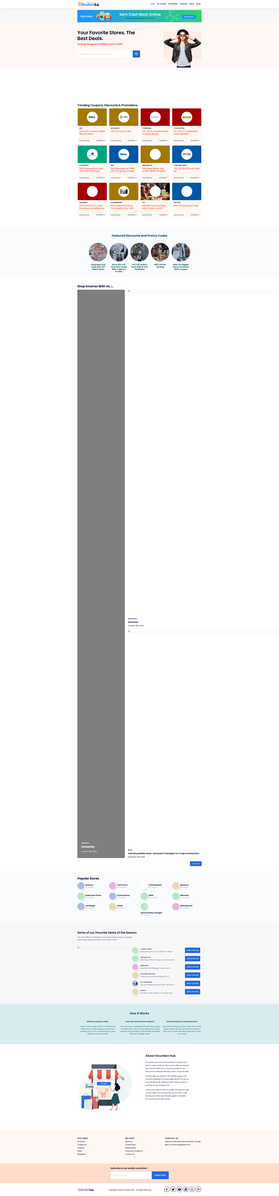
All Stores (161, 4)
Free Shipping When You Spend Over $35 (122, 207)
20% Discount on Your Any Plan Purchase (91, 170)
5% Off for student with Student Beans (155, 132)
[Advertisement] (139, 88)
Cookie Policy (130, 1145)
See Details (99, 140)
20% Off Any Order (121, 131)
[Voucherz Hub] (88, 4)
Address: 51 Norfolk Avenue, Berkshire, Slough (183, 1141)
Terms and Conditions (134, 1151)
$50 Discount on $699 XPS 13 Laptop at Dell (123, 170)
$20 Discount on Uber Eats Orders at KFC (154, 207)
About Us (128, 1141)
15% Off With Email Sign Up (187, 170)
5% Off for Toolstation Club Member (186, 132)
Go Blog (195, 864)
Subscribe (160, 1175)
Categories (173, 4)
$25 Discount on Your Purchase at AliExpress (92, 207)
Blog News (81, 1154)
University (87, 847)
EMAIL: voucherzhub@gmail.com (177, 1145)
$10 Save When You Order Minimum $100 (153, 170)
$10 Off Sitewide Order (186, 205)
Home (153, 4)
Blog (198, 4)
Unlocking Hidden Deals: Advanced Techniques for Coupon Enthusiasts (163, 853)
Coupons (183, 4)
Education (133, 622)
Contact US (129, 1154)
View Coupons (193, 950)
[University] (101, 574)
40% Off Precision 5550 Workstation (92, 132)
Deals (192, 4)
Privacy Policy (130, 1148)
